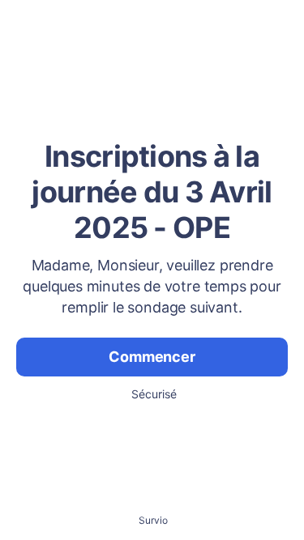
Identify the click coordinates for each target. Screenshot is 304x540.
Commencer (152, 356)
